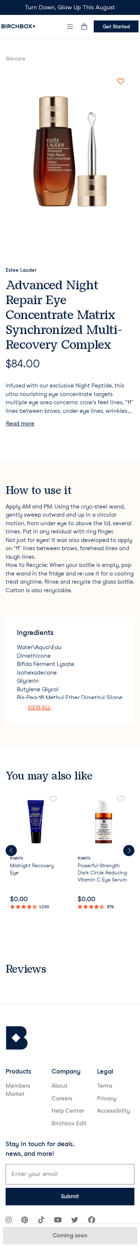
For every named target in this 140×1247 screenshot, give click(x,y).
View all (39, 707)
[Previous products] (11, 850)
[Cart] (84, 26)
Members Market (18, 1090)
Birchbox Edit (69, 1123)
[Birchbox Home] (18, 26)
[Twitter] (74, 1220)
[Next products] (128, 850)
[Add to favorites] (120, 81)
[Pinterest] (24, 1220)
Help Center (68, 1110)
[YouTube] (58, 1220)
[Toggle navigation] (70, 26)
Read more (20, 423)
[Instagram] (9, 1220)
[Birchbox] (17, 1038)
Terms (104, 1085)
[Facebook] (91, 1220)
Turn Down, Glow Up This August (70, 7)
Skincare (15, 58)
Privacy (106, 1098)
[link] (36, 853)
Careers (62, 1098)
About (60, 1085)
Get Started (116, 26)
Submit (70, 1196)
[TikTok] (41, 1220)
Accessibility (113, 1110)
